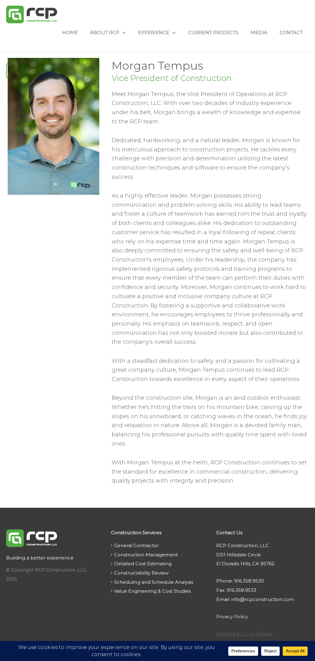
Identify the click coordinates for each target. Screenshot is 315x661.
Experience (153, 32)
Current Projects (213, 32)
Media (259, 32)
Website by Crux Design (244, 634)
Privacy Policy (232, 616)
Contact (291, 32)
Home (70, 32)
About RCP (104, 32)
